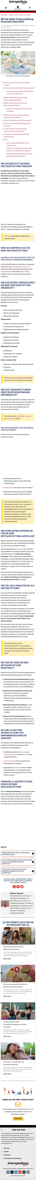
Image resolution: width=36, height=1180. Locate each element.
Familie (11, 15)
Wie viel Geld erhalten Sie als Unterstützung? (18, 120)
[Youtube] (20, 1172)
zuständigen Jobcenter (24, 416)
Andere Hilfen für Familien (23, 15)
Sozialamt (10, 418)
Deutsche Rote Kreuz (10, 754)
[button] (6, 7)
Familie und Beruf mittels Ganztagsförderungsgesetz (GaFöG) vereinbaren (15, 1024)
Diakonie (25, 754)
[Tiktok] (28, 1172)
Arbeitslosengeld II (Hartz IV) (21, 267)
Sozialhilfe (26, 271)
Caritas (24, 752)
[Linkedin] (15, 1172)
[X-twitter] (11, 1172)
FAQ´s (5, 139)
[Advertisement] (18, 203)
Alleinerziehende (6, 271)
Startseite (4, 15)
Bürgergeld (19, 549)
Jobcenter (7, 236)
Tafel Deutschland (9, 761)
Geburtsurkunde (9, 487)
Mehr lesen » (7, 959)
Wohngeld (17, 767)
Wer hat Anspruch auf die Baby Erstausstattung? (19, 88)
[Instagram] (24, 1172)
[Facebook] (7, 1172)
